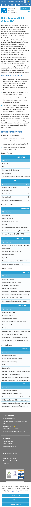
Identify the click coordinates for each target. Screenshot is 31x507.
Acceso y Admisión (8, 441)
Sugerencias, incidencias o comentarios (14, 431)
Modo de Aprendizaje (9, 418)
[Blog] (19, 5)
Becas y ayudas (7, 443)
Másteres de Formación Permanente (13, 461)
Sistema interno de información (11, 428)
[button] (28, 1)
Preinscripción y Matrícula (10, 446)
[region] (15, 494)
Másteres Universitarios (9, 458)
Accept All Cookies (15, 504)
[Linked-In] (15, 5)
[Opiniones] (26, 5)
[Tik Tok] (29, 5)
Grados (5, 456)
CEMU (4, 423)
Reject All (15, 499)
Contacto (25, 8)
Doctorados (6, 463)
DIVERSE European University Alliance (12, 1)
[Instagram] (8, 5)
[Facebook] (1, 5)
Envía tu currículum (8, 426)
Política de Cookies (17, 491)
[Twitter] (5, 5)
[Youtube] (12, 5)
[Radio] (22, 5)
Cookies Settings (15, 495)
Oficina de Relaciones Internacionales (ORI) (15, 421)
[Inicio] (9, 10)
